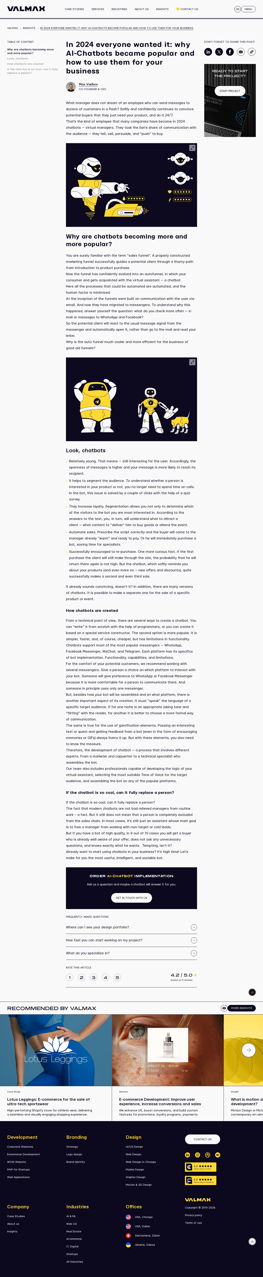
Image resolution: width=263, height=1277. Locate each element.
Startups (72, 1254)
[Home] (26, 8)
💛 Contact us (187, 9)
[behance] (217, 1155)
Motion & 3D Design (139, 1184)
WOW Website (16, 1162)
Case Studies (74, 9)
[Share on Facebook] (230, 54)
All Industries (74, 1261)
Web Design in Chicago (141, 1162)
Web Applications (18, 1177)
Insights (163, 9)
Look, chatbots (17, 58)
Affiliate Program (131, 11)
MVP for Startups (18, 1169)
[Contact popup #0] (230, 100)
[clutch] (200, 1167)
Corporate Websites (20, 1146)
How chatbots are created (25, 64)
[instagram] (197, 1155)
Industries (119, 9)
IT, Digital (72, 1246)
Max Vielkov (88, 84)
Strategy (72, 1146)
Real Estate (73, 1231)
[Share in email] (241, 54)
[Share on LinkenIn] (208, 54)
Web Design (133, 1154)
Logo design (74, 1154)
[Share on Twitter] (219, 54)
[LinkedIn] (187, 1155)
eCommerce (74, 1239)
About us (141, 9)
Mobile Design (135, 1169)
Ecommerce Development (23, 1154)
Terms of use (193, 1222)
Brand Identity (75, 1162)
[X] (207, 1155)
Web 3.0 (71, 1223)
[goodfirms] (200, 1180)
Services (98, 9)
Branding (76, 1137)
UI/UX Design (134, 1146)
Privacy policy (193, 1215)
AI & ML (71, 1216)
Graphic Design (135, 1177)
